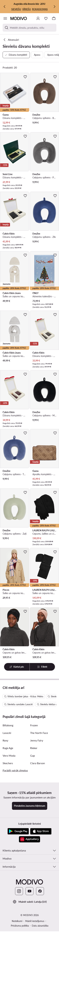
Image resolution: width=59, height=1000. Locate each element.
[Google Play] (18, 831)
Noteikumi (17, 921)
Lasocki (7, 732)
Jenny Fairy (36, 740)
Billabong (8, 725)
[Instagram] (19, 891)
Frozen (34, 725)
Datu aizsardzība (40, 925)
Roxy (5, 740)
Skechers (8, 763)
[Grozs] (54, 18)
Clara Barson (37, 763)
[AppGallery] (29, 839)
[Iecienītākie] (46, 18)
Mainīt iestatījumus (34, 921)
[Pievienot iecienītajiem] (25, 77)
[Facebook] (40, 891)
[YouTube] (29, 891)
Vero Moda (9, 755)
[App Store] (40, 831)
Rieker (33, 748)
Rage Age (8, 748)
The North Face (39, 732)
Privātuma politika (20, 925)
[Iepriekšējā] (5, 7)
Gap (32, 755)
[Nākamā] (54, 7)
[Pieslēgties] (38, 18)
